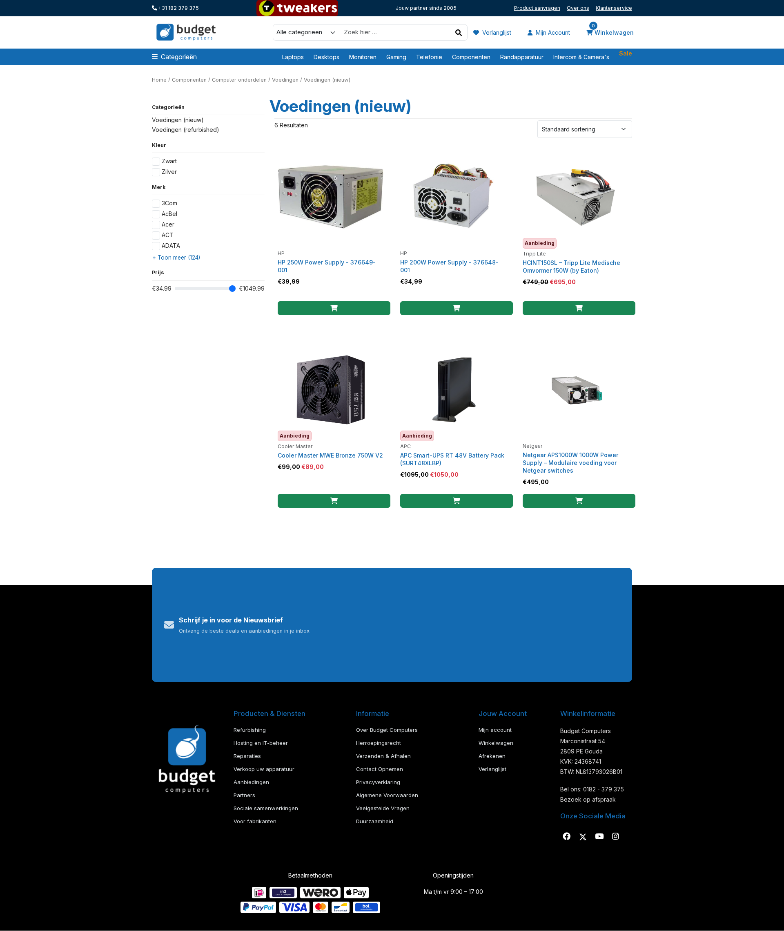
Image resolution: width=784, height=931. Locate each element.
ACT (168, 234)
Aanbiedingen (251, 782)
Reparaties (247, 756)
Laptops (293, 56)
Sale (625, 53)
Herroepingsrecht (378, 743)
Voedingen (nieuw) (178, 119)
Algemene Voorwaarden (387, 795)
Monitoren (362, 56)
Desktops (326, 56)
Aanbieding (540, 243)
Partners (244, 795)
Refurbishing (250, 730)
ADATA (171, 245)
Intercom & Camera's (581, 56)
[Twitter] (583, 836)
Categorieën (179, 57)
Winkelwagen (613, 32)
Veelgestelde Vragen (383, 808)
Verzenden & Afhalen (383, 756)
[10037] (456, 501)
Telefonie (429, 56)
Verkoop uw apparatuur (264, 769)
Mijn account (552, 32)
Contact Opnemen (379, 769)
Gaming (396, 56)
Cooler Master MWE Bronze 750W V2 (330, 455)
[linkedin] (599, 836)
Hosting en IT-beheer (261, 743)
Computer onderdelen (239, 80)
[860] (334, 308)
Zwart (169, 161)
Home (159, 80)
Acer (168, 224)
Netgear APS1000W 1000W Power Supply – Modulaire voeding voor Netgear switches (570, 462)
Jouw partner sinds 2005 (426, 8)
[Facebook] (566, 836)
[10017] (334, 501)
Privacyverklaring (378, 782)
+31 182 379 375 (178, 8)
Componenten (471, 56)
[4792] (579, 308)
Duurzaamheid (374, 821)
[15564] (579, 501)
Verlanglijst (496, 32)
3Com (169, 203)
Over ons (578, 8)
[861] (456, 308)
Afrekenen (492, 756)
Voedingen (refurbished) (185, 129)
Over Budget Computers (387, 730)
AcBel (169, 213)
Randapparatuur (521, 56)
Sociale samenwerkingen (266, 808)
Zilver (169, 171)
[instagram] (615, 836)
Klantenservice (614, 8)
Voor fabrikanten (255, 821)
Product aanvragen (537, 8)
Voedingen (285, 80)
